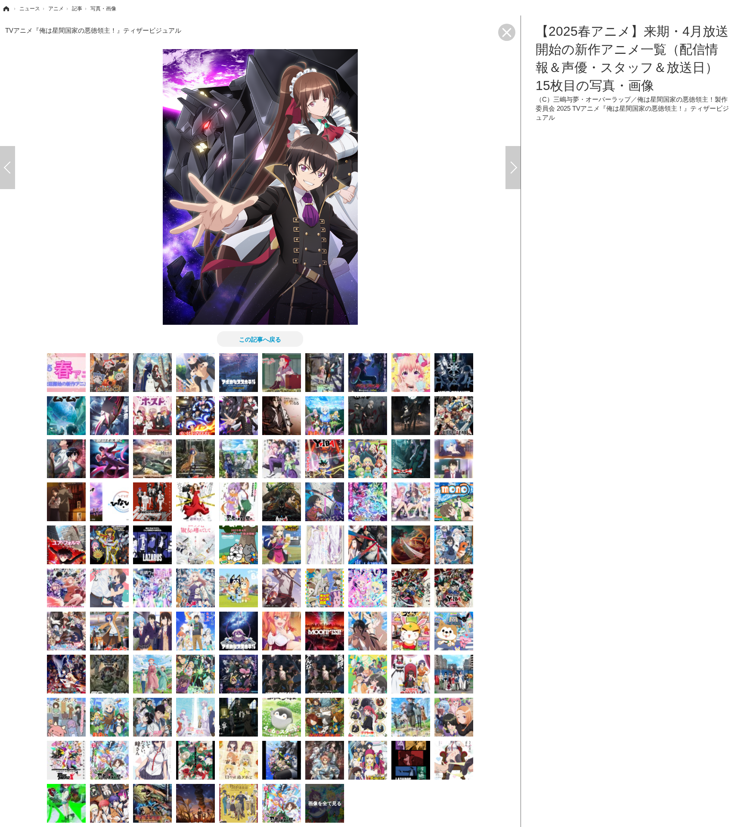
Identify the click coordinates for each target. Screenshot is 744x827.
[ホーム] (5, 9)
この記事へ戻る (260, 339)
